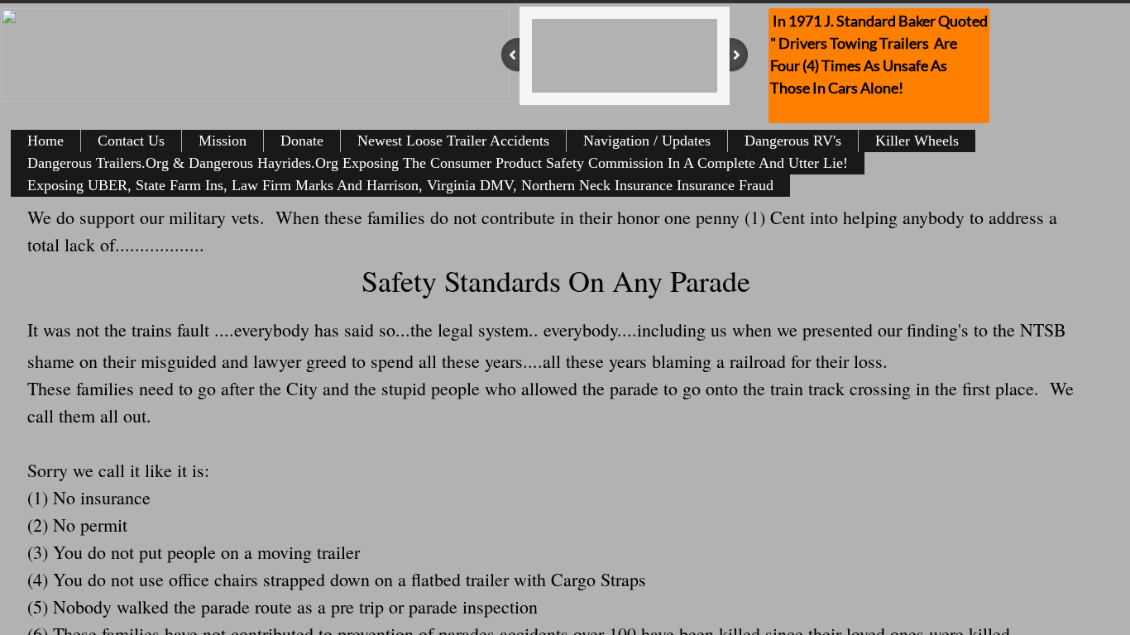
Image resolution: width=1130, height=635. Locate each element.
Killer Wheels (917, 140)
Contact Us (131, 140)
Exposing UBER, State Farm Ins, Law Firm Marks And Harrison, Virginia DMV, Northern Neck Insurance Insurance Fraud (400, 185)
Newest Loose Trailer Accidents (453, 140)
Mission (223, 140)
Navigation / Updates (647, 140)
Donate (301, 140)
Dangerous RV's (793, 140)
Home (45, 140)
